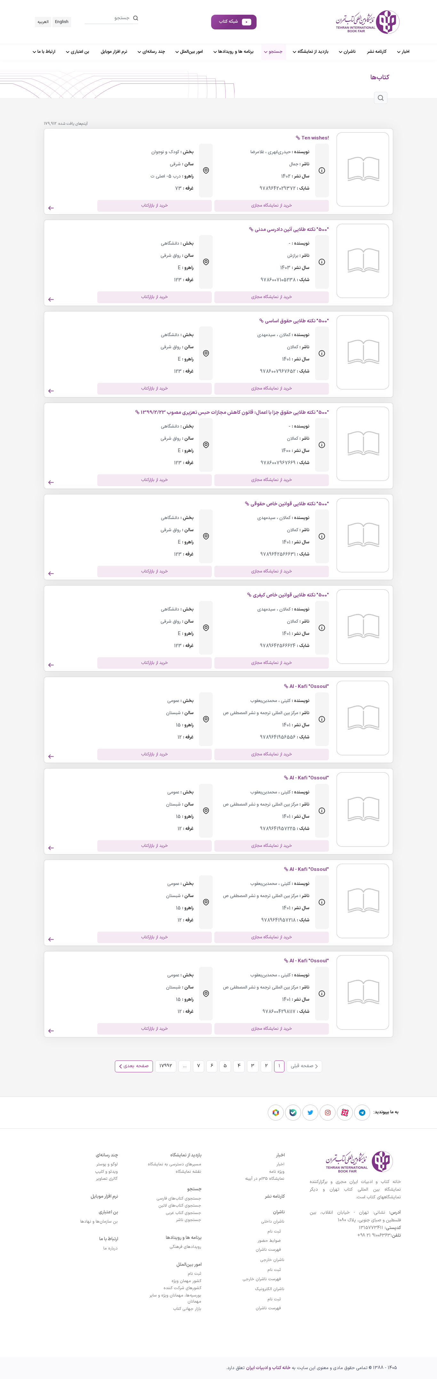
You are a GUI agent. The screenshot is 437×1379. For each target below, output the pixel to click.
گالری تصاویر (107, 1179)
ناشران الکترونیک (269, 1289)
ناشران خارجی (272, 1260)
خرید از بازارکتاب (154, 205)
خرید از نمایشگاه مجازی (271, 205)
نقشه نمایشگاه (188, 1172)
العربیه (43, 22)
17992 (165, 1066)
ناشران (279, 1212)
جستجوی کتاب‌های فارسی (178, 1198)
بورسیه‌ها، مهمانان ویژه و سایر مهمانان (175, 1298)
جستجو (194, 1189)
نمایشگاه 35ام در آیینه (264, 1179)
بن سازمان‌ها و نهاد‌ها (99, 1221)
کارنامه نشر (275, 1196)
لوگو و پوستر (107, 1164)
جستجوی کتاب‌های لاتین (179, 1205)
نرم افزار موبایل (104, 1196)
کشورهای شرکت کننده (182, 1288)
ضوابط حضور (269, 1241)
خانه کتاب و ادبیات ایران (268, 1368)
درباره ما (110, 1248)
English (61, 22)
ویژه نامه (276, 1172)
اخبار (280, 1155)
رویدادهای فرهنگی (185, 1247)
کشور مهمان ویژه (186, 1281)
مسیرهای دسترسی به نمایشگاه (174, 1164)
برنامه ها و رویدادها (184, 1237)
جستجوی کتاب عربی (183, 1213)
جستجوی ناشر (188, 1220)
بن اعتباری (108, 1212)
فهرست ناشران (268, 1250)
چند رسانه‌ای (107, 1155)
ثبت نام (274, 1231)
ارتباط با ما (108, 1239)
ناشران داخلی (272, 1221)
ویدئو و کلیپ (106, 1172)
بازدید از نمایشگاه (186, 1155)
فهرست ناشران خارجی (261, 1279)
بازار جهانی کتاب (187, 1309)
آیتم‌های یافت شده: (73, 124)
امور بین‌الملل (189, 1264)
